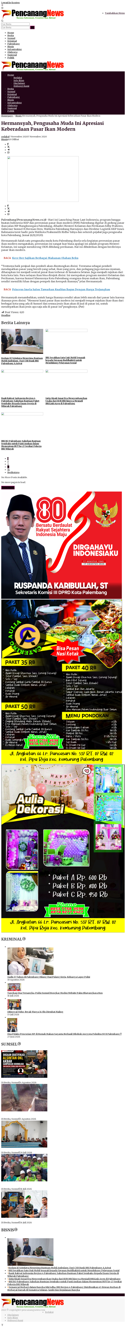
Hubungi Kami (15, 1320)
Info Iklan (12, 1317)
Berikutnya (13, 472)
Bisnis (4, 139)
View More (7, 487)
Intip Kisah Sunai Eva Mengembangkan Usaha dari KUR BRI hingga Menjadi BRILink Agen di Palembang (66, 401)
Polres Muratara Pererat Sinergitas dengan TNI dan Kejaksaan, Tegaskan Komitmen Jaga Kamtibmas (55, 1219)
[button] (32, 27)
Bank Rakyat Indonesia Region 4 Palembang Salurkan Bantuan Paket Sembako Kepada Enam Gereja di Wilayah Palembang (20, 402)
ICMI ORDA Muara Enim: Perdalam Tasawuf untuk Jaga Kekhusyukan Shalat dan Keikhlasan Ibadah (54, 1149)
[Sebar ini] (7, 144)
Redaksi (49, 1312)
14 (8, 469)
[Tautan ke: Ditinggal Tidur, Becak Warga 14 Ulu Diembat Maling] (14, 1009)
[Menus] (2, 5)
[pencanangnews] (33, 18)
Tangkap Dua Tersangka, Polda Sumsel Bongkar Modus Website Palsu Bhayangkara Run (55, 993)
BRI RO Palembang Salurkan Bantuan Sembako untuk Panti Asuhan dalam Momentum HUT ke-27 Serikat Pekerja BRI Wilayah (21, 445)
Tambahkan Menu (115, 13)
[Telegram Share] (8, 149)
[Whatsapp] (8, 152)
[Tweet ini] (8, 147)
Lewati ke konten (10, 2)
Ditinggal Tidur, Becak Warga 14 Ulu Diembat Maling (35, 1011)
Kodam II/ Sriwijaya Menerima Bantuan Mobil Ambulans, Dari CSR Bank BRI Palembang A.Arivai (22, 361)
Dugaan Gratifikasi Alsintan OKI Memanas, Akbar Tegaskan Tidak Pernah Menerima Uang (49, 1079)
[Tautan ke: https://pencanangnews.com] (24, 939)
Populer (11, 1294)
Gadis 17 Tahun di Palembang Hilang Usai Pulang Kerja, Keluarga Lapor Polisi (48, 977)
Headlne (5, 315)
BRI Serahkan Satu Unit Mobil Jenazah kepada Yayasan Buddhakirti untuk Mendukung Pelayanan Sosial (65, 360)
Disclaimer (13, 1315)
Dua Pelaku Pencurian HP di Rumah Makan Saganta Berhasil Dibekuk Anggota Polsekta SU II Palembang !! (64, 1034)
